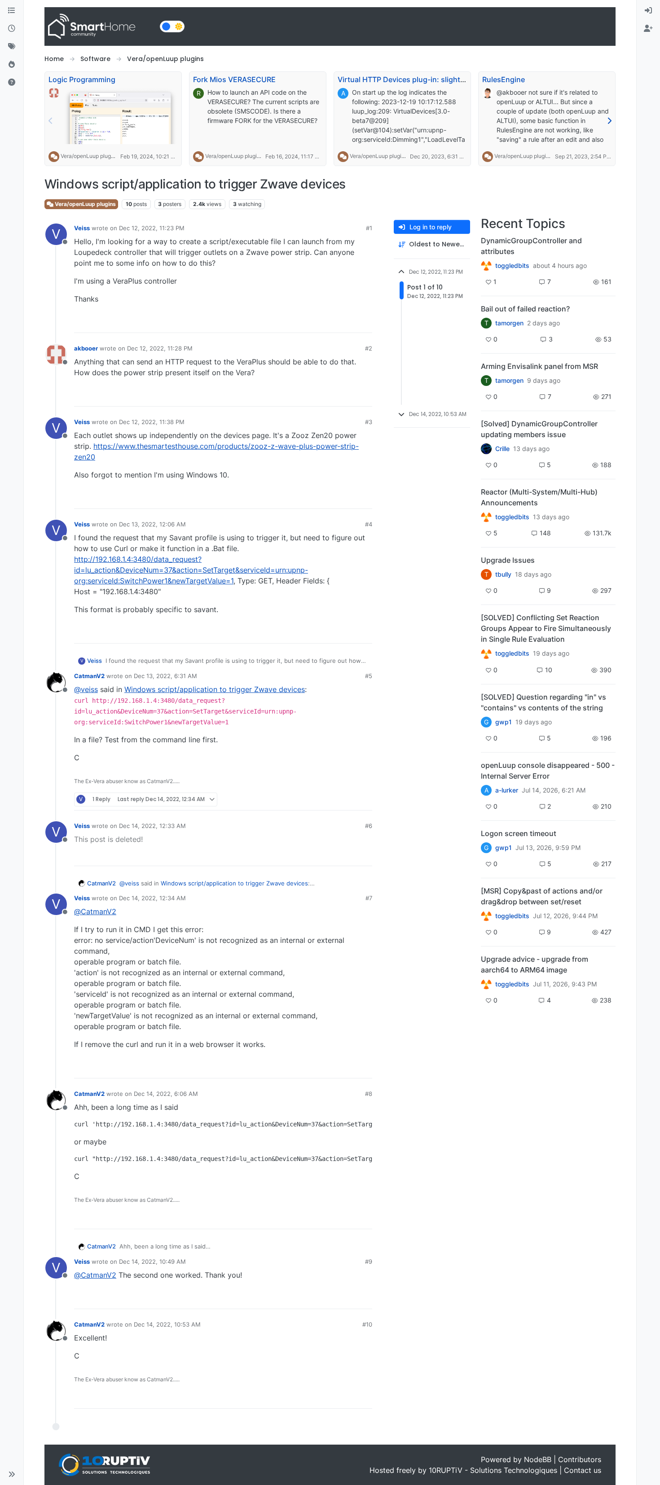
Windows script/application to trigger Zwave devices (214, 689)
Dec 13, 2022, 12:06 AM (152, 524)
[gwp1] (486, 653)
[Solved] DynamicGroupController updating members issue (539, 429)
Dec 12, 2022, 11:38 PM (152, 421)
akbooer (86, 348)
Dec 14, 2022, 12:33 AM (152, 825)
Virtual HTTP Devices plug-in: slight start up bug (421, 79)
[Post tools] (364, 322)
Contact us (582, 1470)
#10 (367, 1324)
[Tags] (12, 46)
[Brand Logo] (100, 26)
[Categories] (12, 11)
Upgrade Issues (508, 560)
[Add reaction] (314, 322)
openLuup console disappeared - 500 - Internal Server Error (548, 770)
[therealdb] (486, 265)
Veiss (82, 228)
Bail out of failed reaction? (525, 308)
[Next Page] (609, 121)
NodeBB (537, 1459)
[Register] (648, 29)
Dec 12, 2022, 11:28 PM (160, 348)
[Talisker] (486, 984)
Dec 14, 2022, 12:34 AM (152, 898)
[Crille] (486, 448)
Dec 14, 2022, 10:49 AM (152, 1261)
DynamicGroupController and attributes (531, 246)
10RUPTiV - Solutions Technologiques (493, 1470)
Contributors (579, 1459)
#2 (368, 348)
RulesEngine (503, 79)
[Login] (648, 11)
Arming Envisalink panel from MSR (539, 366)
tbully (503, 574)
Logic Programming (81, 79)
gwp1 (503, 722)
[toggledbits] (486, 517)
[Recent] (12, 29)
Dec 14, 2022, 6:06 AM (166, 1093)
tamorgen (509, 323)
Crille (502, 449)
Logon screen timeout (518, 833)
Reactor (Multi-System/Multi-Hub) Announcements (539, 497)
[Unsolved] (12, 82)
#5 (368, 675)
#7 (368, 898)
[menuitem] (648, 11)
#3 (368, 421)
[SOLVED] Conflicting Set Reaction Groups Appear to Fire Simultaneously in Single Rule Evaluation (546, 628)
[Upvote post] (331, 322)
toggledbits (512, 266)
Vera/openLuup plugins (89, 156)
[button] (12, 1474)
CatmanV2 (89, 675)
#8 (368, 1093)
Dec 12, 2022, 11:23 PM (152, 228)
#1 (369, 228)
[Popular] (12, 64)
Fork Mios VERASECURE (234, 79)
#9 (368, 1261)
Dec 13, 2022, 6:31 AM (165, 675)
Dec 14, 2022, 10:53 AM (167, 1324)
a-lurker (506, 790)
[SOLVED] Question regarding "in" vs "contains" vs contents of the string (543, 702)
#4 (368, 524)
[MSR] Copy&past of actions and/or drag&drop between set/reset (542, 896)
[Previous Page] (50, 121)
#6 (368, 825)
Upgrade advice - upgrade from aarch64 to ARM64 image (534, 964)
